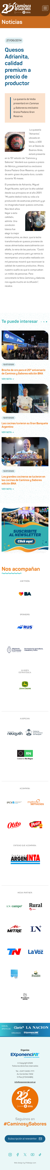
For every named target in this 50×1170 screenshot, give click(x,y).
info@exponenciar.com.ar (25, 1082)
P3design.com (30, 1163)
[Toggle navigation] (45, 8)
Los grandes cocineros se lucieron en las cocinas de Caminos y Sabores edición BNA (23, 480)
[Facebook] (17, 1154)
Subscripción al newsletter (22, 1138)
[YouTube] (32, 1154)
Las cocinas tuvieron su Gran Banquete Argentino (25, 425)
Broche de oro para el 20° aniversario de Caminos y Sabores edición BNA (23, 371)
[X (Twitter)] (25, 1154)
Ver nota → (8, 379)
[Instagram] (10, 1154)
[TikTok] (40, 1154)
